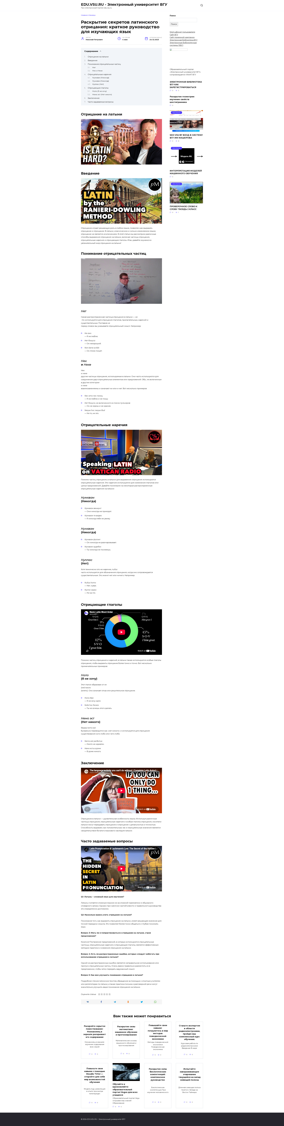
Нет (94, 68)
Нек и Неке (97, 71)
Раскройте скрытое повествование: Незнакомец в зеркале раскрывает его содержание (94, 1031)
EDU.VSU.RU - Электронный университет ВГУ (124, 4)
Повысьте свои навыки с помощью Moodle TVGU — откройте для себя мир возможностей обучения (94, 1075)
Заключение (94, 98)
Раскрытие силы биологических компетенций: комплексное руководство (158, 1074)
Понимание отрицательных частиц (104, 64)
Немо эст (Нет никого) (102, 95)
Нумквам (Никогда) (100, 78)
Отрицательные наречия (99, 74)
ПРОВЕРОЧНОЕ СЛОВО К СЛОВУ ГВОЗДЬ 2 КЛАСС (183, 207)
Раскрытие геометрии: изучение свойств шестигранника (182, 99)
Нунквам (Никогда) (100, 81)
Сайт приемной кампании (182, 37)
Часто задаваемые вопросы (100, 102)
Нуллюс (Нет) (98, 84)
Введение (92, 60)
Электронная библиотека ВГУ (183, 40)
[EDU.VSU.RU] (186, 131)
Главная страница (88, 15)
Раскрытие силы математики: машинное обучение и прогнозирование (126, 1030)
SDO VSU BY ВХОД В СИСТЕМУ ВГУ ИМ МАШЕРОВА (186, 136)
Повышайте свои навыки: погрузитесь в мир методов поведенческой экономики (158, 1032)
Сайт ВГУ (174, 35)
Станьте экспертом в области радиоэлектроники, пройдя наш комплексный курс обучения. (189, 1032)
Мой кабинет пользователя (182, 32)
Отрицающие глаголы (98, 88)
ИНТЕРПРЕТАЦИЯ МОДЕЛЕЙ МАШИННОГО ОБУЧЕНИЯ (186, 172)
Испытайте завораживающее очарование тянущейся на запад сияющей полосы (189, 1074)
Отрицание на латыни (98, 57)
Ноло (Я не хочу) (99, 91)
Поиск (173, 16)
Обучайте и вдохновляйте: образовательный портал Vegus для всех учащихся (125, 1089)
